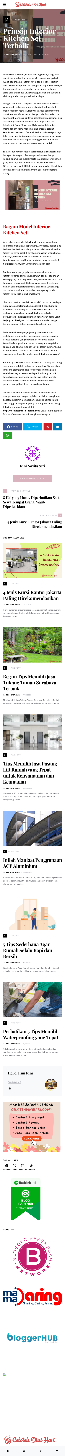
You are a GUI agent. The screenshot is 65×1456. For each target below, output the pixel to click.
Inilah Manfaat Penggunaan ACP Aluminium (32, 863)
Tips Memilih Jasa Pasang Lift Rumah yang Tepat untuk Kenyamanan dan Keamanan (30, 772)
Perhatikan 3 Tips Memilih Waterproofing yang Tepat (30, 1034)
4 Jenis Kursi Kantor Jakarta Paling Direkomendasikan (32, 595)
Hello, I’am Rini (20, 1073)
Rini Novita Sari (13, 55)
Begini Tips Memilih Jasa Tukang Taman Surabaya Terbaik (29, 682)
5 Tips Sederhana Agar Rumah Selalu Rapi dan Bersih (27, 950)
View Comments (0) (31, 479)
